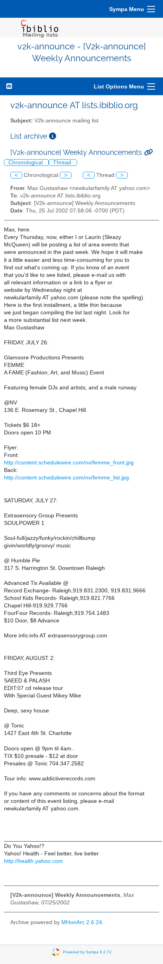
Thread (63, 162)
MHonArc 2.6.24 (81, 922)
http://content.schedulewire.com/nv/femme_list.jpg (66, 478)
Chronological (26, 162)
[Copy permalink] (148, 152)
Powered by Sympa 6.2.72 (87, 952)
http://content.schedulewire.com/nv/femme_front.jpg (69, 463)
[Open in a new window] (52, 136)
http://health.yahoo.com (33, 861)
